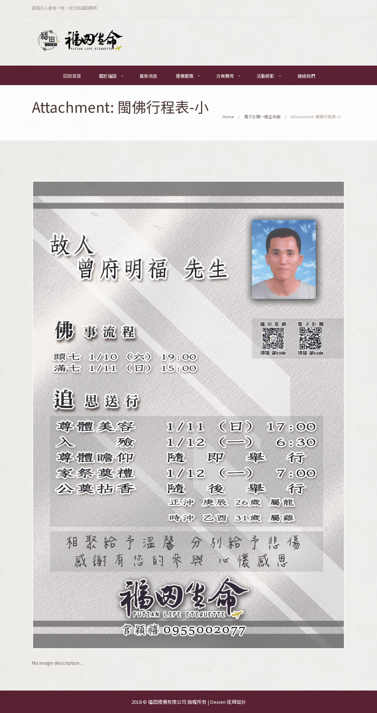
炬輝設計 (236, 701)
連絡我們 (306, 76)
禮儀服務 (184, 76)
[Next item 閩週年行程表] (266, 414)
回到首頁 (72, 76)
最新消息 (148, 76)
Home (228, 116)
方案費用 (225, 76)
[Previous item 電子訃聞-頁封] (110, 414)
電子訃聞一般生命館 (262, 116)
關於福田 (108, 76)
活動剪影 (265, 76)
